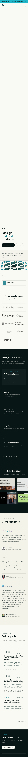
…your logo (20, 339)
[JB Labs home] (3, 5)
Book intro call (7, 245)
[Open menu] (24, 5)
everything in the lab (16, 718)
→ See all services (8, 456)
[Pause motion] (26, 268)
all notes (21, 721)
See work (19, 245)
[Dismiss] (25, 1)
